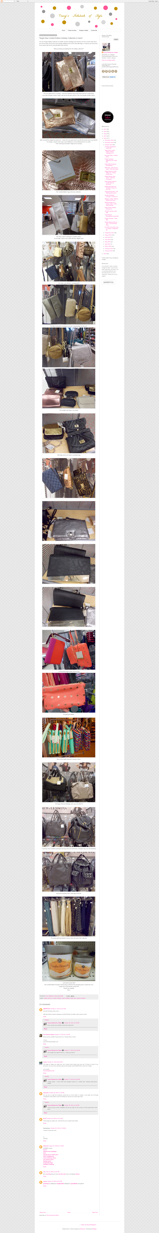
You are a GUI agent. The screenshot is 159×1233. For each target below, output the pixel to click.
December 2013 (109, 140)
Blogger (94, 1229)
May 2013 (108, 241)
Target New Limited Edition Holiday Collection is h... (110, 152)
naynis (45, 1181)
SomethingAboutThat (48, 1070)
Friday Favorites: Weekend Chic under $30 (111, 160)
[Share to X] (70, 996)
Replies (47, 1020)
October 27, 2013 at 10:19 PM (72, 1050)
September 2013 (109, 232)
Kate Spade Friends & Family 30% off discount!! (110, 183)
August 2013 (108, 235)
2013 (105, 138)
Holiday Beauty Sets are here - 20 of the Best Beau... (111, 223)
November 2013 (109, 142)
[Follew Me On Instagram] (109, 72)
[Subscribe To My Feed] (112, 72)
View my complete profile (108, 60)
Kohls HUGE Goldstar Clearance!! (110, 208)
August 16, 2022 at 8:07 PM (55, 1181)
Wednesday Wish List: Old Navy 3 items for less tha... (111, 188)
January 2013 (109, 250)
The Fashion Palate (48, 1034)
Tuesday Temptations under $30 (110, 147)
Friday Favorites (72, 30)
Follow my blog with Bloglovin (88, 1224)
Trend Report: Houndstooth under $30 (111, 215)
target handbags (66, 998)
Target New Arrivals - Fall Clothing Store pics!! (111, 192)
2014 (105, 136)
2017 (105, 129)
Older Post (95, 1212)
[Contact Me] (115, 72)
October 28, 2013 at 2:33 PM (71, 1023)
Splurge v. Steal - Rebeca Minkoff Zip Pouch (111, 199)
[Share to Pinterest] (73, 996)
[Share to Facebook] (72, 996)
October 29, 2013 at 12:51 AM (55, 1118)
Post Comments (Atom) (52, 1215)
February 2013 (109, 248)
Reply (44, 1016)
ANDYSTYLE (46, 1008)
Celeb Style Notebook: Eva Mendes (110, 164)
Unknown (46, 1092)
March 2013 (108, 246)
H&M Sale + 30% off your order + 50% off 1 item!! (111, 168)
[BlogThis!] (69, 996)
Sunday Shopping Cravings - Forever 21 (111, 196)
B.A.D (44, 1118)
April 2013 (108, 244)
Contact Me (94, 30)
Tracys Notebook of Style (54, 1023)
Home (63, 30)
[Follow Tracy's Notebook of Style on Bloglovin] (109, 77)
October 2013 (109, 144)
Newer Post (43, 1212)
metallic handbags (57, 998)
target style (73, 998)
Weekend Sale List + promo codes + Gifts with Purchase (111, 204)
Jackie (45, 1062)
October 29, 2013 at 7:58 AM (58, 1128)
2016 (105, 131)
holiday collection (48, 998)
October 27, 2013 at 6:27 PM (58, 1008)
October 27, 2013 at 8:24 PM (55, 1062)
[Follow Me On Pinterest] (106, 72)
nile (44, 1171)
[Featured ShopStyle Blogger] (108, 284)
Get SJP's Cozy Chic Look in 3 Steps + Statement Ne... (111, 228)
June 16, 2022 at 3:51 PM (52, 1171)
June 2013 (108, 239)
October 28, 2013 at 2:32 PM (71, 1105)
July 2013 (107, 237)
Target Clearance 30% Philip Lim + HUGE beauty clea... (110, 173)
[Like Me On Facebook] (103, 72)
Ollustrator (82, 1229)
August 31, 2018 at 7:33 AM (56, 1146)
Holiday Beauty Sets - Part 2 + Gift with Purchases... (110, 178)
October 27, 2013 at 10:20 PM (72, 1079)
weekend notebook (80, 998)
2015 (105, 133)
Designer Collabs (83, 30)
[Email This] (67, 996)
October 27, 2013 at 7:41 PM (62, 1034)
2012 (105, 253)
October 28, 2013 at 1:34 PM (56, 1092)
